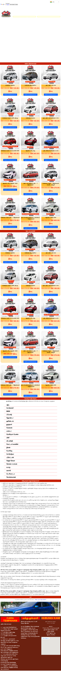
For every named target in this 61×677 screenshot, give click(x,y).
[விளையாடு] (30, 608)
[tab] (30, 405)
